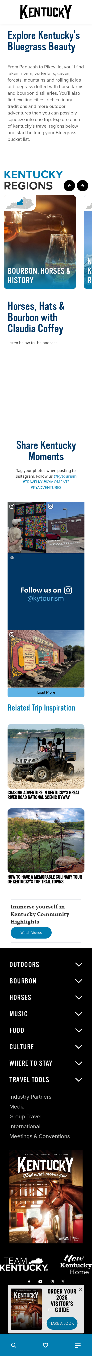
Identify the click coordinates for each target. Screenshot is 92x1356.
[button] (14, 1345)
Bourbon (23, 981)
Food (16, 1030)
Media (17, 1106)
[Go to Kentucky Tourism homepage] (46, 12)
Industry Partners (30, 1097)
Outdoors (24, 964)
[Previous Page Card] (69, 185)
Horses (20, 997)
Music (18, 1014)
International (24, 1126)
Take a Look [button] (62, 1323)
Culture (21, 1047)
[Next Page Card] (82, 185)
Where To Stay (31, 1063)
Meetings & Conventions (39, 1136)
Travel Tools (29, 1080)
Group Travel (25, 1116)
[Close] (80, 1290)
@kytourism (65, 476)
